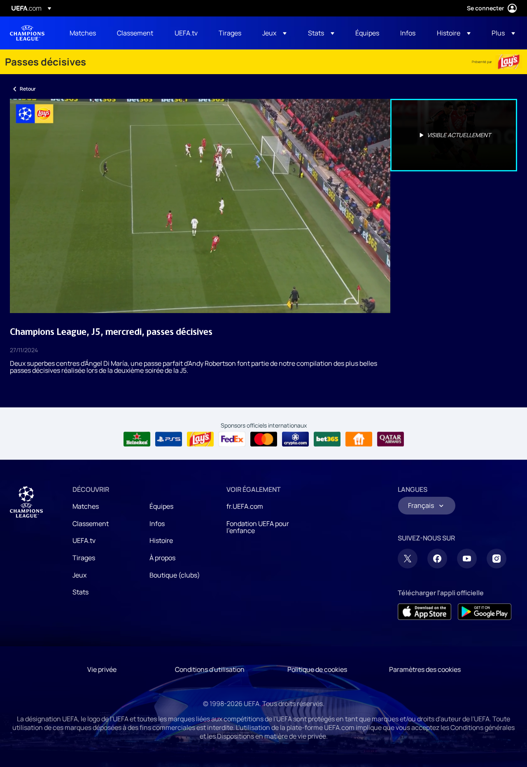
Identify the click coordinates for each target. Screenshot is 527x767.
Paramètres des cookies (425, 669)
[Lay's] (508, 61)
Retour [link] (28, 88)
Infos (157, 523)
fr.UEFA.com (244, 506)
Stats (80, 591)
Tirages (83, 557)
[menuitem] (83, 33)
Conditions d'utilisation (210, 669)
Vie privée (102, 669)
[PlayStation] (168, 439)
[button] (274, 33)
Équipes (161, 506)
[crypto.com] (295, 439)
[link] (82, 33)
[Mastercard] (263, 439)
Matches (85, 506)
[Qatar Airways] (390, 439)
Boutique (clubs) (174, 575)
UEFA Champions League (27, 33)
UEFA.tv (84, 540)
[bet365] (327, 439)
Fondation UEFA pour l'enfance (257, 527)
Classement (90, 523)
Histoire (161, 540)
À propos (162, 557)
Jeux (79, 575)
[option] (453, 135)
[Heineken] (137, 439)
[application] (200, 206)
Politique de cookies (317, 669)
